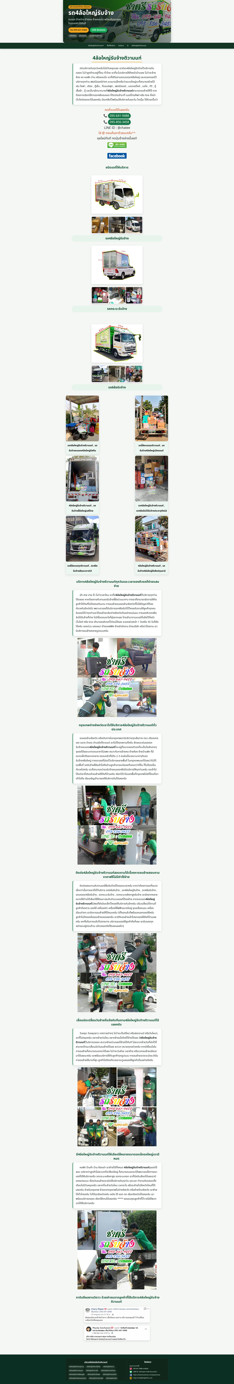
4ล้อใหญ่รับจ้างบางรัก (92, 1371)
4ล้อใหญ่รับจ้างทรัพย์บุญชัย (76, 1374)
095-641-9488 (119, 115)
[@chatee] (131, 1372)
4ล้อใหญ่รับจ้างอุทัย (111, 1378)
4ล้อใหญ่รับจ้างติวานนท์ (95, 45)
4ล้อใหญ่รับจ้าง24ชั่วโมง (93, 1367)
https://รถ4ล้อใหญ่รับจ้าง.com (142, 1378)
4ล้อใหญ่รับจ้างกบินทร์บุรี (96, 1378)
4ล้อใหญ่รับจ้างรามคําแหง (108, 1371)
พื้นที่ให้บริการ (111, 45)
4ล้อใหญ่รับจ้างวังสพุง (94, 1374)
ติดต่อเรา (121, 45)
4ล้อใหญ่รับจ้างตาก (108, 1367)
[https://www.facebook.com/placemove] (131, 1375)
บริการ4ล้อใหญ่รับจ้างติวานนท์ (95, 1362)
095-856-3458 (119, 122)
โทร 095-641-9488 (78, 30)
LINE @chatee (98, 30)
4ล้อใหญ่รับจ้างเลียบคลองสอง (77, 1378)
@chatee (142, 1372)
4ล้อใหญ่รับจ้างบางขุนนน (76, 1371)
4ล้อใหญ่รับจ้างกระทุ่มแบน (76, 1367)
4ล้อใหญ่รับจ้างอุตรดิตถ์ (109, 1374)
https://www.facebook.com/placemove (146, 1375)
